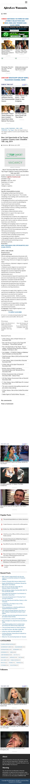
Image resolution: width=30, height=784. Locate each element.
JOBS (17, 128)
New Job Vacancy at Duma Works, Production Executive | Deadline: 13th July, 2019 (22, 326)
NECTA (20, 657)
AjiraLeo (13, 780)
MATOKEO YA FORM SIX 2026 (17, 19)
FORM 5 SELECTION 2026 (15, 21)
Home (2, 128)
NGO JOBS (3, 660)
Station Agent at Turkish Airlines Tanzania (13, 394)
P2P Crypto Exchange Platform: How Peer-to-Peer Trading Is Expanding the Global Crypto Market (14, 612)
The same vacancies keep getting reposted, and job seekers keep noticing (15, 387)
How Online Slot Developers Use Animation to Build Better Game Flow (14, 594)
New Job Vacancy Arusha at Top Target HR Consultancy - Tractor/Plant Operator (14, 343)
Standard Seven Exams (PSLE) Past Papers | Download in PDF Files (15, 539)
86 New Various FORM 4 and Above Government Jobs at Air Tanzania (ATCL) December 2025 (13, 370)
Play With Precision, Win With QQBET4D (14, 544)
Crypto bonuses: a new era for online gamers (15, 524)
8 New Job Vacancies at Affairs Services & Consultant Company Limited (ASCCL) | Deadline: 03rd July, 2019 (7, 326)
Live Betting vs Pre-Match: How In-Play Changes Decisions (12, 604)
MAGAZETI (3, 657)
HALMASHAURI (18, 647)
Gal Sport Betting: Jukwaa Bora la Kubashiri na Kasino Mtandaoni (14, 634)
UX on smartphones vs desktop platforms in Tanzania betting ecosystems (13, 607)
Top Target (11, 130)
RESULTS (3, 662)
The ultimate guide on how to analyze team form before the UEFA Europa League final (13, 624)
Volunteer (13, 665)
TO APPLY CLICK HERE (15, 312)
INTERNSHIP (16, 649)
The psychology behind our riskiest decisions (15, 519)
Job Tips (15, 654)
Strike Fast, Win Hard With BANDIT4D (14, 529)
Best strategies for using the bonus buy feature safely (14, 621)
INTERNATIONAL (5, 649)
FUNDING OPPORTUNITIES (7, 644)
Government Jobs (5, 647)
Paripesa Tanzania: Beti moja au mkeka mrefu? (15, 566)
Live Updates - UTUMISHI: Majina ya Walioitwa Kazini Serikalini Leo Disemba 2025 (15, 353)
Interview (3, 652)
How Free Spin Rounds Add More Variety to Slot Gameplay (14, 601)
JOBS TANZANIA (4, 654)
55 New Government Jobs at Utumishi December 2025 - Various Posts (12, 374)
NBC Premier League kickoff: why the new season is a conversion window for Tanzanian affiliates (13, 578)
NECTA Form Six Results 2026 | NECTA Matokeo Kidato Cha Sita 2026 (12, 587)
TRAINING (18, 662)
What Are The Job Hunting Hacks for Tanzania (14, 636)
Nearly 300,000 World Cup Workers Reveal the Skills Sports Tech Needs (14, 584)
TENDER (10, 662)
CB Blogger (19, 782)
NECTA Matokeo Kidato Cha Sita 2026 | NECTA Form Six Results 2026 (14, 590)
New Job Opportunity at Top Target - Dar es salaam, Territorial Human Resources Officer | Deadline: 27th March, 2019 (14, 348)
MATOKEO (12, 657)
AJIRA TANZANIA (10, 128)
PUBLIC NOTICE (14, 660)
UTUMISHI (3, 665)
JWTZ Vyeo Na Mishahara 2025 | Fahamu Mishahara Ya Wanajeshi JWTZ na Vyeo (14, 561)
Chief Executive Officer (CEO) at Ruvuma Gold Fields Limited (16, 534)
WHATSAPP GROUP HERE (18, 78)
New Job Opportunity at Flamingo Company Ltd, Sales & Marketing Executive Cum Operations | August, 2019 (13, 555)
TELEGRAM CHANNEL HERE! (15, 80)
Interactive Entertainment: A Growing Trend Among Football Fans (15, 549)
